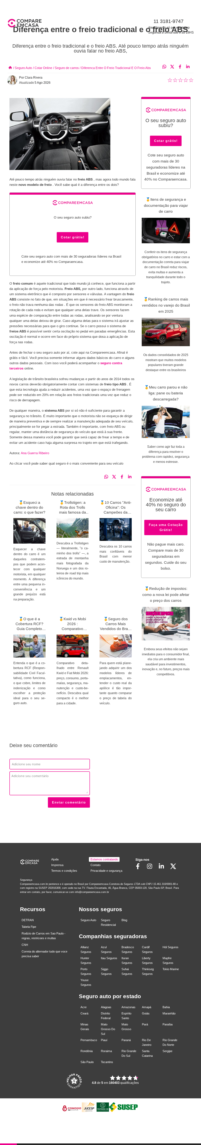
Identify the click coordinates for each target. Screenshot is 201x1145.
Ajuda (54, 859)
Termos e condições (64, 870)
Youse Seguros (85, 982)
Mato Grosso (126, 1027)
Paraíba (168, 1024)
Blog (124, 920)
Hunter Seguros (85, 960)
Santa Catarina (147, 1053)
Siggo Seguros (106, 971)
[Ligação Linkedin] (163, 869)
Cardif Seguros (147, 949)
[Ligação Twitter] (175, 869)
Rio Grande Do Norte (170, 1042)
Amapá (146, 1007)
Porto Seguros (85, 971)
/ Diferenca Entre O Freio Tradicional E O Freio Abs (115, 68)
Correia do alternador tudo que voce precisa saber (44, 954)
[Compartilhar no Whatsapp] (166, 67)
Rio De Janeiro (146, 1042)
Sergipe (167, 1051)
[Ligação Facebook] (140, 869)
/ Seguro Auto (22, 68)
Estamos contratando (104, 859)
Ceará (84, 1013)
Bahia (166, 1007)
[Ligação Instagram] (151, 869)
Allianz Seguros (85, 949)
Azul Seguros (106, 949)
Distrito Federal (106, 1016)
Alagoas (106, 1007)
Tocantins (107, 1062)
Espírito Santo (126, 1016)
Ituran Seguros (127, 960)
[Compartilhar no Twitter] (174, 67)
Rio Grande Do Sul (129, 1053)
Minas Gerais (84, 1027)
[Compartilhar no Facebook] (182, 67)
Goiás (146, 1013)
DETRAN (28, 920)
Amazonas (128, 1007)
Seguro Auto (88, 920)
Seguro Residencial (108, 922)
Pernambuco (88, 1040)
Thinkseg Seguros (148, 971)
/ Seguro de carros (66, 68)
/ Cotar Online (42, 68)
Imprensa (57, 865)
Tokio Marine (171, 969)
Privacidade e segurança (106, 870)
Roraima (106, 1051)
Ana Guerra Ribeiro (35, 453)
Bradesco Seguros (128, 949)
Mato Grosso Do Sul (108, 1029)
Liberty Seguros (147, 960)
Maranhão (169, 1013)
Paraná (126, 1040)
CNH (25, 944)
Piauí (104, 1040)
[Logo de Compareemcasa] (53, 24)
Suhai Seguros (127, 971)
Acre (83, 1007)
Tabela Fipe (29, 926)
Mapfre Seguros (168, 960)
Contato (95, 865)
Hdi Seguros (170, 947)
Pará (145, 1024)
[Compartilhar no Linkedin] (190, 67)
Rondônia (86, 1051)
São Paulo (87, 1062)
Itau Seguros (109, 958)
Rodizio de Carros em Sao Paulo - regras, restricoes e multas (43, 936)
